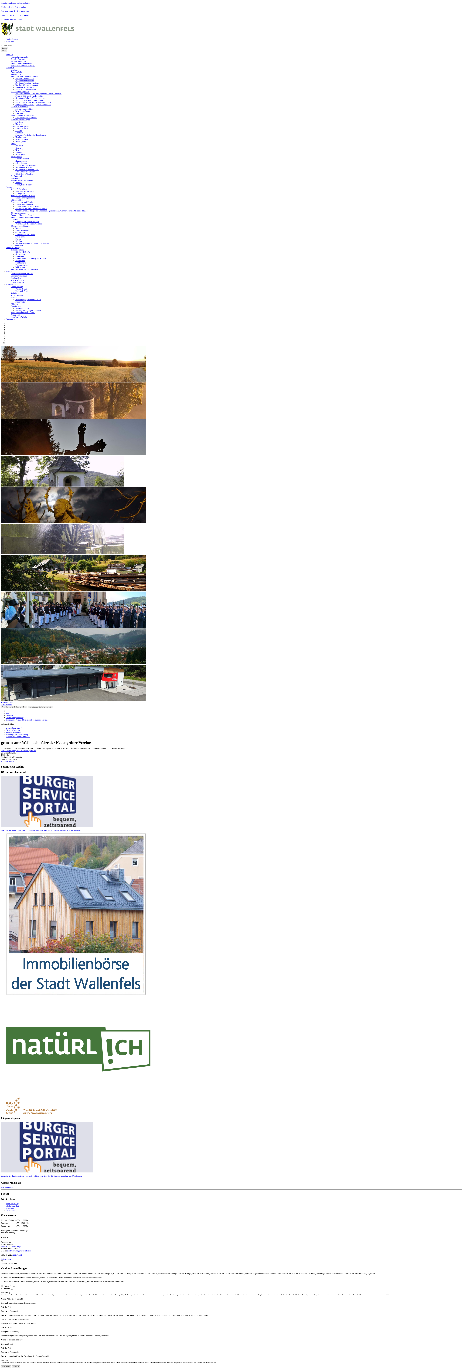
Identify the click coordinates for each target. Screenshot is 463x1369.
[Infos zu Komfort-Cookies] (12, 1289)
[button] (9, 55)
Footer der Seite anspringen (11, 19)
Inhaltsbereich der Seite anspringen (14, 7)
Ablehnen (16, 1367)
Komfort (7, 1288)
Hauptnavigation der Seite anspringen (15, 3)
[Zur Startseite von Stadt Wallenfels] (37, 35)
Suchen (4, 45)
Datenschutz (10, 1210)
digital (17, 1255)
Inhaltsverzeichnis (12, 1206)
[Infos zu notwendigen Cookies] (14, 1286)
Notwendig (8, 1286)
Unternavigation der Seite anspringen (15, 11)
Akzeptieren (6, 1367)
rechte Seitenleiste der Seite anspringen (16, 15)
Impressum (10, 1208)
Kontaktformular (12, 1204)
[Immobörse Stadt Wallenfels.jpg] (76, 994)
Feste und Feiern (7, 761)
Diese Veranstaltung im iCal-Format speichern (18, 751)
